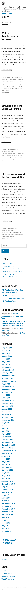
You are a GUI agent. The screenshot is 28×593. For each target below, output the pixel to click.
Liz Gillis (21, 86)
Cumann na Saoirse (17, 85)
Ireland (9, 155)
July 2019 (5, 473)
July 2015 (5, 520)
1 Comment (6, 92)
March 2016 (6, 506)
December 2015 (8, 509)
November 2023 (8, 389)
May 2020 (5, 462)
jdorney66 (5, 317)
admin (4, 149)
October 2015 (7, 515)
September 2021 (8, 420)
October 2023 (7, 392)
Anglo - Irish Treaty (17, 79)
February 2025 (7, 370)
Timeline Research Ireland (11, 269)
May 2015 (5, 526)
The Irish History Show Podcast (13, 7)
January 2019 (7, 481)
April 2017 (5, 498)
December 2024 (8, 376)
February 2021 (7, 437)
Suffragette (19, 157)
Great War (4, 155)
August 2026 (6, 348)
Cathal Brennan (7, 77)
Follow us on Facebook (8, 541)
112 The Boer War (8, 301)
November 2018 (8, 484)
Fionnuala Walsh (11, 153)
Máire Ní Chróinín (15, 155)
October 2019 (7, 470)
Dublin (4, 153)
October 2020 (7, 448)
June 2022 (5, 412)
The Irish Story (7, 263)
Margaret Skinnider (6, 88)
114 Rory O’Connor (9, 295)
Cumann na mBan (7, 85)
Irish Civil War (4, 81)
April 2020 (5, 464)
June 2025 (5, 359)
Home (3, 14)
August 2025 (6, 356)
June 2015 (5, 523)
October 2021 (7, 417)
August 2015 (6, 517)
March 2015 (6, 531)
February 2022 (7, 414)
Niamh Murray (7, 157)
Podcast (11, 81)
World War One (9, 159)
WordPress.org (7, 579)
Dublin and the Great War (10, 277)
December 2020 (8, 442)
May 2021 (5, 428)
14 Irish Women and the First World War (13, 176)
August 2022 (6, 409)
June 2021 (5, 426)
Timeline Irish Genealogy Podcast (13, 271)
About (9, 14)
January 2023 (7, 403)
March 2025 (6, 367)
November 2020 (8, 445)
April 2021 (5, 431)
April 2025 (5, 364)
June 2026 (5, 351)
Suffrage (13, 157)
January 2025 (7, 373)
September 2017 (8, 490)
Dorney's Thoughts (8, 274)
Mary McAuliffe (16, 88)
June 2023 (5, 395)
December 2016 (8, 503)
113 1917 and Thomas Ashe (12, 298)
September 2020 (8, 451)
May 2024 (5, 384)
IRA (8, 86)
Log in (3, 571)
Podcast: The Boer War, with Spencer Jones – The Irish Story (13, 323)
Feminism (3, 86)
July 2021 (5, 423)
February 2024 (7, 387)
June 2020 (5, 459)
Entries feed (6, 574)
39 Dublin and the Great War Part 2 (11, 107)
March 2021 (6, 434)
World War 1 (12, 83)
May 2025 (5, 362)
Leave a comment (7, 161)
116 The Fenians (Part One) (12, 290)
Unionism (20, 234)
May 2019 (5, 476)
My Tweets (4, 559)
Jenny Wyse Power (14, 86)
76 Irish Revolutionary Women (9, 36)
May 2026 (5, 353)
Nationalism (4, 234)
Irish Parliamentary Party (14, 232)
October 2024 (7, 378)
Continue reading (7, 70)
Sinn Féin (10, 234)
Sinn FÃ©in (16, 81)
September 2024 (8, 381)
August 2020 (6, 453)
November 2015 (8, 512)
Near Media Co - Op (9, 266)
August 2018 (6, 487)
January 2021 (7, 439)
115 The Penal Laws (9, 293)
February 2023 (7, 401)
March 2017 (6, 501)
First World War (19, 153)
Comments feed (8, 576)
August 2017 (6, 492)
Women (7, 90)
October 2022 (7, 406)
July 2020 (5, 456)
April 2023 (5, 398)
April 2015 (5, 528)
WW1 (15, 159)
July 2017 (5, 495)
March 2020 (6, 467)
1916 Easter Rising (7, 79)
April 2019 (5, 478)
